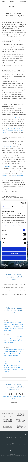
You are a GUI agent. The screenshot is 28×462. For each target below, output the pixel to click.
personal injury (8, 166)
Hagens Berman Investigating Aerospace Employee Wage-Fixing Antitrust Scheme (13, 353)
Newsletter (23, 434)
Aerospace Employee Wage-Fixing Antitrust (14, 294)
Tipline (12, 1)
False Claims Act (6, 146)
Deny (14, 258)
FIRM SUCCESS (13, 402)
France (20, 437)
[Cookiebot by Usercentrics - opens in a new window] (20, 203)
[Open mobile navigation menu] (3, 7)
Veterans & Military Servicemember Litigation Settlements (14, 387)
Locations (12, 434)
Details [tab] (14, 206)
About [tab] (22, 206)
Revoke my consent (13, 448)
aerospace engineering (17, 175)
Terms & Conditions (10, 444)
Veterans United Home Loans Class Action (13, 284)
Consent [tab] (5, 206)
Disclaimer (16, 444)
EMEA (16, 437)
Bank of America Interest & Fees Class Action (14, 291)
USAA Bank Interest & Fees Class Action (12, 287)
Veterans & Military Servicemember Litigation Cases (14, 277)
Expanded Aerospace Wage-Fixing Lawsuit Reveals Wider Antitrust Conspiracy (13, 340)
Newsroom (13, 376)
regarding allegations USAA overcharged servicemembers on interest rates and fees (13, 130)
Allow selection (14, 253)
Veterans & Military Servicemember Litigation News (14, 310)
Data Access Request (14, 446)
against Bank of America (17, 118)
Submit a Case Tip (9, 437)
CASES (3, 1)
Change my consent (6, 448)
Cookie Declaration (22, 444)
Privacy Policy (4, 444)
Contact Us (17, 434)
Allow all (14, 249)
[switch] (24, 234)
